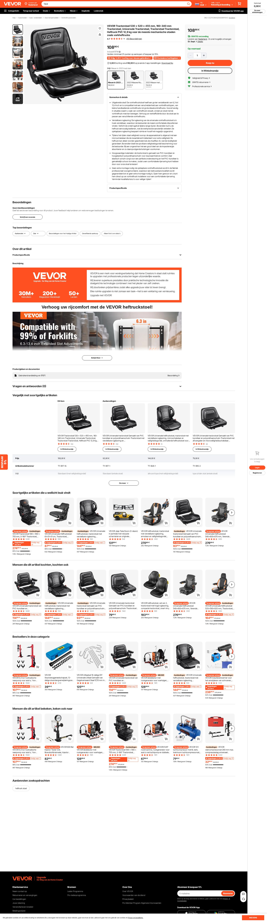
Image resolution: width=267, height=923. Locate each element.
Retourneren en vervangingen (25, 895)
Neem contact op (20, 891)
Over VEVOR (127, 891)
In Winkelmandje (210, 70)
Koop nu (210, 63)
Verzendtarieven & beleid (23, 907)
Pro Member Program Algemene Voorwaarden (141, 903)
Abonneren (228, 893)
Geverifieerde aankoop (90, 233)
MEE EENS (253, 918)
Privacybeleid (128, 899)
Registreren (257, 473)
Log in (257, 468)
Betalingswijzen (19, 911)
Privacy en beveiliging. (135, 918)
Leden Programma (75, 891)
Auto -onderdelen (35, 18)
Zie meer (122, 483)
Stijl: (109, 68)
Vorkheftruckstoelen (68, 18)
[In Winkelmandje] (38, 523)
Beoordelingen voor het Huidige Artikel (62, 233)
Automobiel (22, 18)
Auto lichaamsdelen (52, 18)
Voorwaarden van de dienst (133, 895)
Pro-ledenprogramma (76, 895)
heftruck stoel (21, 788)
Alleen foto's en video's (112, 233)
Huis (14, 18)
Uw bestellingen (19, 899)
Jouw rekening (19, 903)
